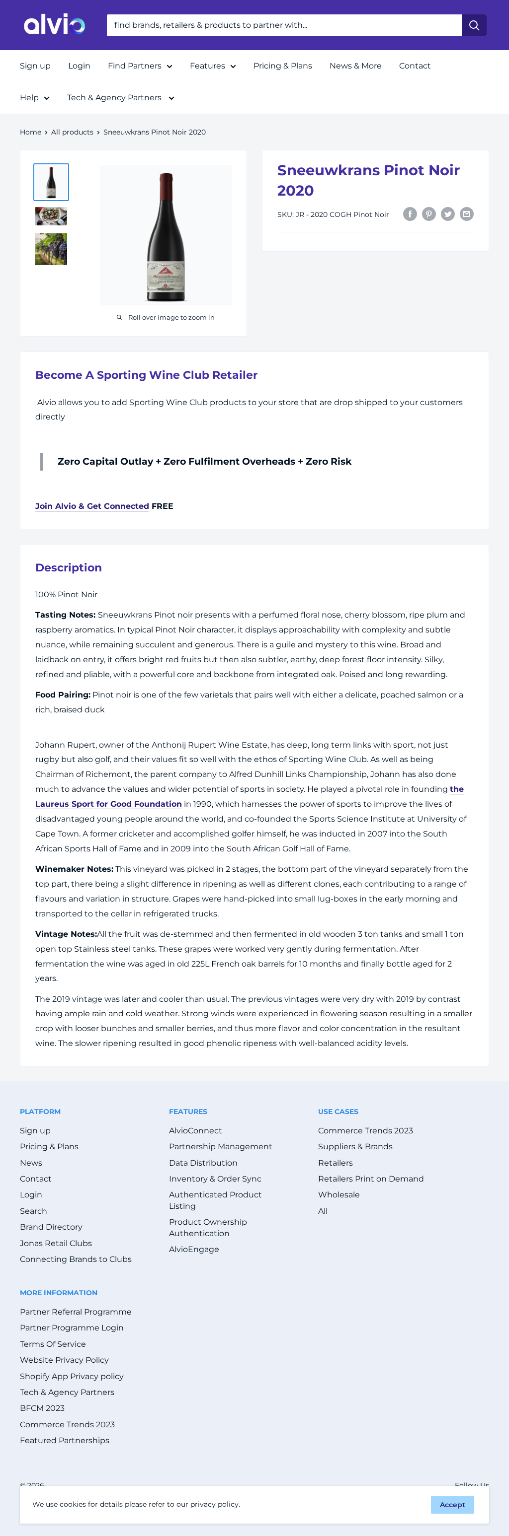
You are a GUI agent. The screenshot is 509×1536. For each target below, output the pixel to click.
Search (33, 1211)
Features (207, 65)
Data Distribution (203, 1163)
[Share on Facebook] (410, 213)
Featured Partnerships (64, 1440)
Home (30, 132)
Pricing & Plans (283, 65)
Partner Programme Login (72, 1327)
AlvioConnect (195, 1130)
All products (72, 132)
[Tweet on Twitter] (448, 213)
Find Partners (135, 65)
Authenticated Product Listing (215, 1200)
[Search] (474, 25)
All (323, 1211)
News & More (356, 65)
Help (29, 97)
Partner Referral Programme (76, 1312)
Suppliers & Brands (355, 1146)
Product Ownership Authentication (208, 1227)
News (31, 1163)
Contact (415, 65)
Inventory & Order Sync (215, 1179)
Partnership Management (220, 1146)
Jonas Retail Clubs (56, 1243)
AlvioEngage (194, 1249)
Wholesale (339, 1194)
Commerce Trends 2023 (365, 1130)
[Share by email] (467, 213)
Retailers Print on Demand (371, 1179)
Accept (452, 1504)
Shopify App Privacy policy (72, 1376)
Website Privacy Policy (64, 1360)
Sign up (35, 65)
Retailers (335, 1163)
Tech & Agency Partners (115, 97)
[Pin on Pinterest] (429, 213)
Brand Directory (51, 1227)
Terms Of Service (53, 1344)
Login (79, 65)
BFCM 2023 (42, 1408)
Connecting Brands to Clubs (76, 1259)
